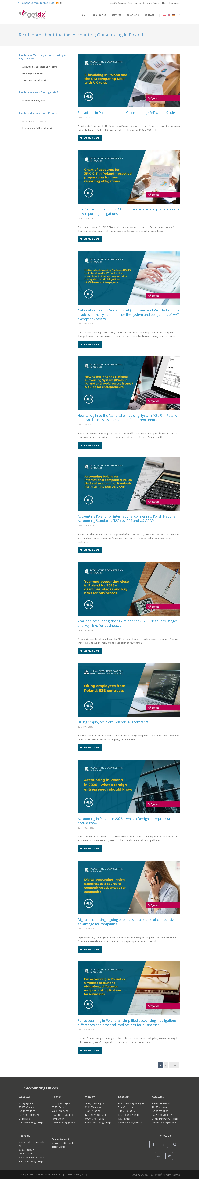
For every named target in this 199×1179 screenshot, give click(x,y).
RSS (61, 2)
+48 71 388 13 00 (27, 1111)
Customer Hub (134, 3)
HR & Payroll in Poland (33, 73)
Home (84, 15)
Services (116, 15)
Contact (149, 15)
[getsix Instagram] (175, 1147)
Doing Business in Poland (34, 121)
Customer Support (151, 3)
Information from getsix (33, 100)
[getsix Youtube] (159, 1159)
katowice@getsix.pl (167, 1122)
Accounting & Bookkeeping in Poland (39, 66)
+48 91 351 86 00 (126, 1111)
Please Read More (90, 138)
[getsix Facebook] (154, 1147)
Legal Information (53, 1174)
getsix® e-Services (117, 3)
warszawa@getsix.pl (101, 1122)
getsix (158, 1174)
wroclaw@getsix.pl (34, 1122)
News (165, 3)
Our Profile (99, 15)
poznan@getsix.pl (67, 1122)
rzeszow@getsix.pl (34, 1161)
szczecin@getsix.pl (133, 1122)
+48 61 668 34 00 (60, 1111)
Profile (30, 1174)
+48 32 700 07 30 (160, 1111)
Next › (174, 1065)
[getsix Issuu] (170, 1159)
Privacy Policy (80, 1174)
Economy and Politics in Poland (37, 128)
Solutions (133, 15)
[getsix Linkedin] (165, 1147)
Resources (174, 3)
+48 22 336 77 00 (93, 1111)
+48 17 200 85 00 (27, 1153)
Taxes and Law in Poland (34, 79)
